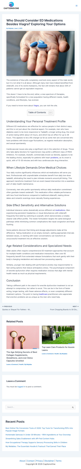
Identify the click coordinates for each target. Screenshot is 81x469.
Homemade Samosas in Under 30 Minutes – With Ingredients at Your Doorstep (38, 435)
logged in (21, 387)
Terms (58, 461)
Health (21, 364)
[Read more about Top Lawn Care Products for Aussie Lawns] (58, 335)
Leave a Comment (12, 364)
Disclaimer (49, 461)
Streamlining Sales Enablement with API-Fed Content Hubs (30, 439)
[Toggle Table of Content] (49, 113)
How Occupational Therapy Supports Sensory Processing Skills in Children (36, 442)
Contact (30, 461)
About (22, 461)
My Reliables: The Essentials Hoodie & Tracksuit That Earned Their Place (36, 446)
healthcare (43, 294)
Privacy (39, 461)
